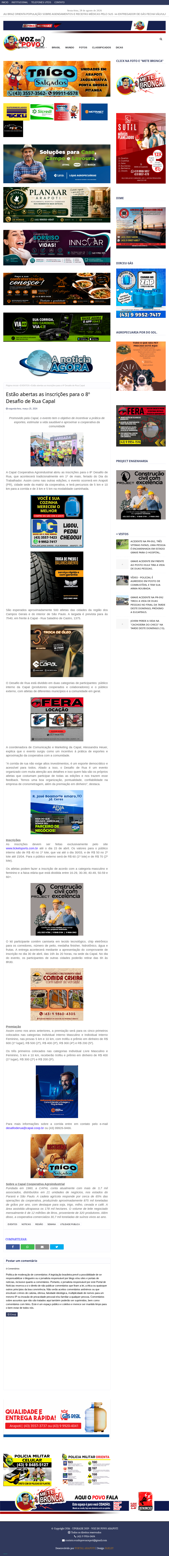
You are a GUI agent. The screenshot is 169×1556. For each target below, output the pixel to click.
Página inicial (12, 385)
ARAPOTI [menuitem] (23, 47)
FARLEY (109, 1547)
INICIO (5, 2)
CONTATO (59, 2)
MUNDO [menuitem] (69, 47)
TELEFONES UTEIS (41, 2)
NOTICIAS (26, 1224)
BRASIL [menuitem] (56, 47)
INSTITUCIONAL (20, 2)
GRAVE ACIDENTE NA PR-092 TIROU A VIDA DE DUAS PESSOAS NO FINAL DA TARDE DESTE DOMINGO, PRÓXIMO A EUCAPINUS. (148, 605)
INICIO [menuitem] (9, 47)
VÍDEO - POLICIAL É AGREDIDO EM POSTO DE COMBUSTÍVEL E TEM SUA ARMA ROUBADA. (145, 583)
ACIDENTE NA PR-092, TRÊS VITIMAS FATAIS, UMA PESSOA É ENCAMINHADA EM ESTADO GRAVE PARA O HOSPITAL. (148, 547)
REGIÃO (39, 1224)
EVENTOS (24, 385)
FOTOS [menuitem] (83, 47)
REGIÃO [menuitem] (40, 47)
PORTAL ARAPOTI (85, 1547)
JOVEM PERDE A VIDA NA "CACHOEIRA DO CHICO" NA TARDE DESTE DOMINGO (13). (148, 624)
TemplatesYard (5, 1553)
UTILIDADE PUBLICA (70, 1224)
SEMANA (51, 1224)
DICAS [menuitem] (119, 47)
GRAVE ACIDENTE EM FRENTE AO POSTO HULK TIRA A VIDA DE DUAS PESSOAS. (148, 564)
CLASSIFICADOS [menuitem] (101, 47)
